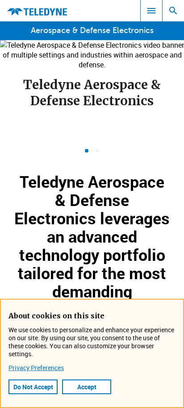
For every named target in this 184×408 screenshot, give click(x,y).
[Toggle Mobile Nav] (151, 10)
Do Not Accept (33, 387)
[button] (86, 150)
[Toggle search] (173, 10)
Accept (86, 387)
